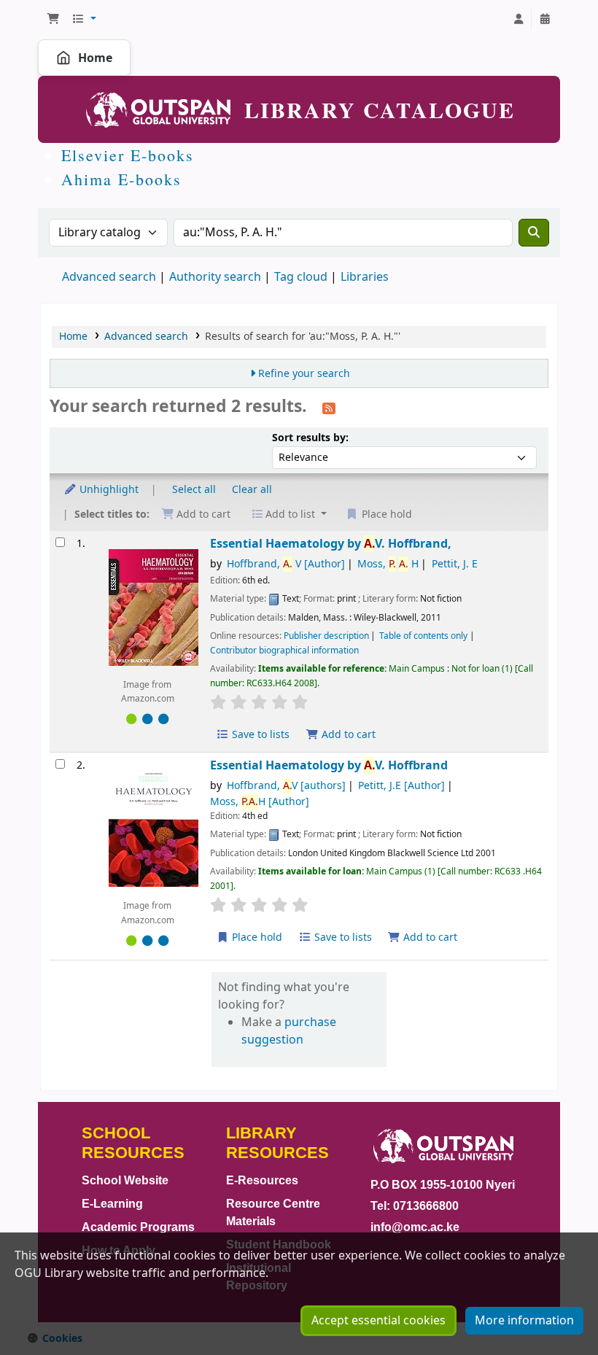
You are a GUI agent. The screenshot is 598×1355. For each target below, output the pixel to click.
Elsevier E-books (127, 155)
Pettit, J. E (455, 564)
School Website (125, 1180)
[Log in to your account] (518, 20)
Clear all (252, 489)
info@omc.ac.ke (414, 1227)
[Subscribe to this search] (328, 408)
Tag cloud (300, 277)
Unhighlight (108, 489)
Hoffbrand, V (286, 564)
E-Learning (112, 1203)
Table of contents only (423, 635)
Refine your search (304, 373)
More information (524, 1320)
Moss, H (388, 564)
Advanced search (109, 277)
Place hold (255, 937)
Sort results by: (310, 438)
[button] (53, 20)
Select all (194, 489)
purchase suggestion (288, 1031)
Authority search (215, 277)
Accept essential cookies (378, 1320)
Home (95, 58)
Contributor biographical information (284, 650)
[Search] (534, 232)
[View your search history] (544, 20)
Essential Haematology (330, 544)
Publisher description (326, 635)
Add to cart (347, 734)
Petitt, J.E (401, 785)
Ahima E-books (121, 179)
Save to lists (259, 734)
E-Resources (262, 1180)
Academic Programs (138, 1227)
